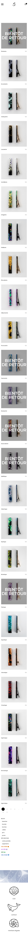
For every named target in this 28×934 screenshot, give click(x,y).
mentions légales (14, 931)
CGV (14, 899)
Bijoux (3, 818)
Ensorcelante (4, 443)
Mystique (3, 542)
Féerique (3, 607)
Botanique (4, 574)
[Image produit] (14, 36)
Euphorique (4, 738)
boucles (4, 824)
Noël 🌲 (3, 852)
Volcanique (4, 672)
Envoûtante (4, 84)
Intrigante (3, 215)
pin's (3, 832)
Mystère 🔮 (4, 849)
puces (3, 835)
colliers (4, 830)
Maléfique (4, 476)
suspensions (5, 844)
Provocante (4, 345)
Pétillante (3, 247)
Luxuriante (4, 149)
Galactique (4, 509)
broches (4, 827)
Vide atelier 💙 (5, 855)
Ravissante (4, 411)
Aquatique (4, 640)
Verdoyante (4, 116)
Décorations (5, 838)
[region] (14, 908)
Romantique (4, 770)
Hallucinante (4, 313)
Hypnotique (4, 803)
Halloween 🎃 (5, 846)
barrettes (4, 821)
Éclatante (3, 51)
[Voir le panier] (25, 4)
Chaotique (4, 705)
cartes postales (6, 841)
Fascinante (4, 378)
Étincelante (4, 280)
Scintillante (4, 182)
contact (14, 915)
